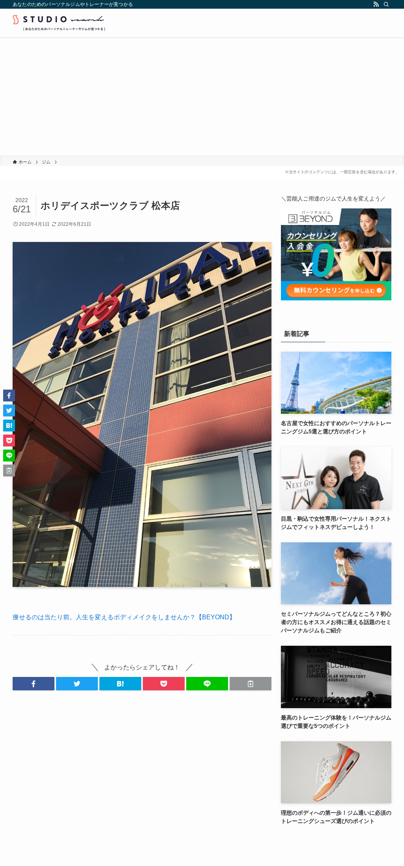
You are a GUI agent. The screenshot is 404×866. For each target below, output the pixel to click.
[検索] (386, 4)
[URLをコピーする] (250, 683)
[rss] (376, 4)
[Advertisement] (202, 96)
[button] (33, 683)
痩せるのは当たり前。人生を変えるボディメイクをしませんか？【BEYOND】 (124, 617)
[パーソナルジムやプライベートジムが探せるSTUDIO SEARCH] (59, 23)
